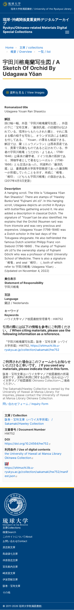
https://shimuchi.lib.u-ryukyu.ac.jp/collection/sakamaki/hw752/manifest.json (36, 472)
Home (9, 47)
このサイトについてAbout (17, 536)
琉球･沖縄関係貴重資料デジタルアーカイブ (36, 21)
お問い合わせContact (15, 541)
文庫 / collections (31, 47)
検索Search (9, 532)
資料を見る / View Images (27, 92)
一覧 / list (44, 51)
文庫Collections (11, 527)
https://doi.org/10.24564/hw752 (26, 443)
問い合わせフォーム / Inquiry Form (25, 404)
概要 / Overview (21, 51)
